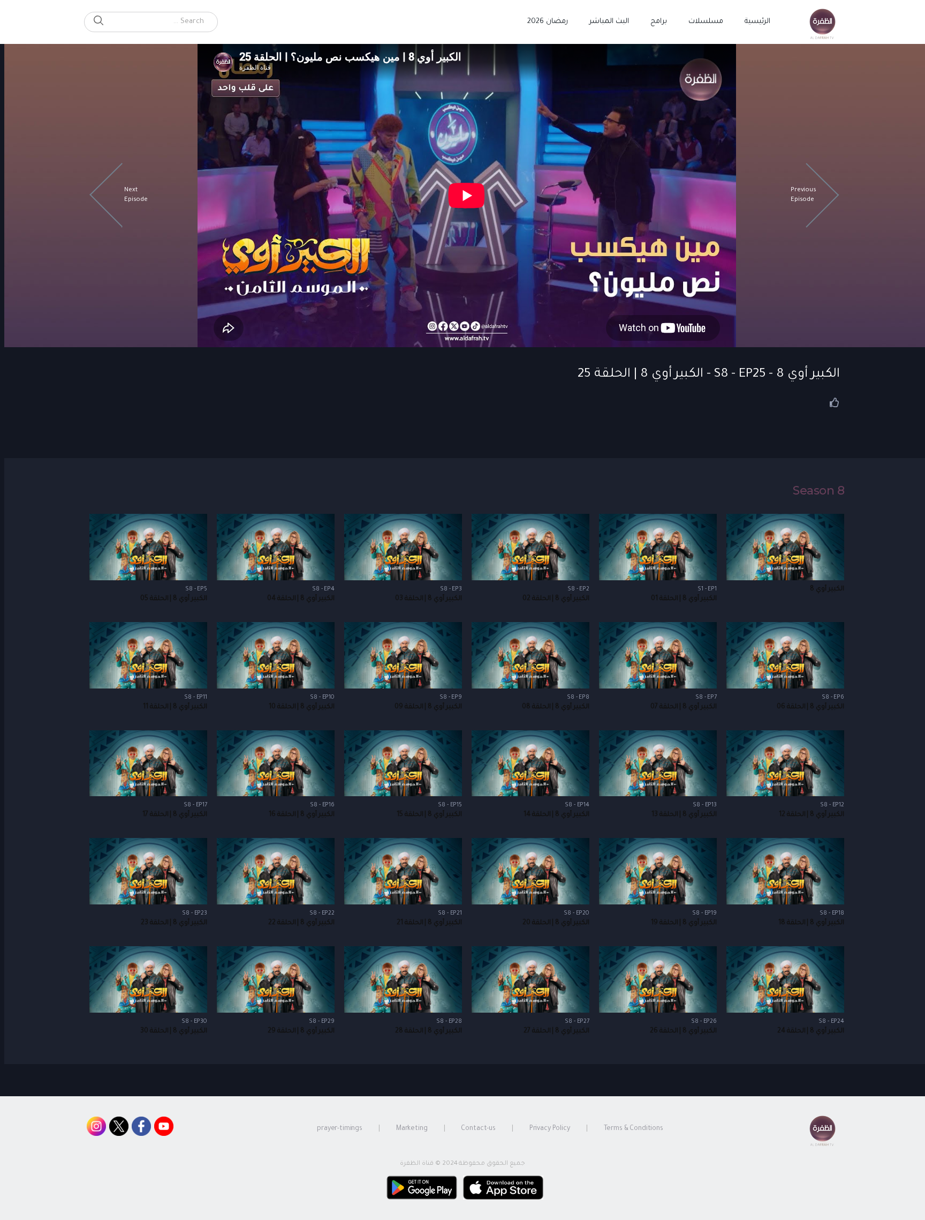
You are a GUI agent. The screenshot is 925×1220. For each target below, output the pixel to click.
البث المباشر (609, 22)
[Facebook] (141, 1129)
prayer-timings (339, 1129)
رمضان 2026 (547, 22)
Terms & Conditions (633, 1129)
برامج (658, 22)
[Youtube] (164, 1129)
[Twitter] (119, 1129)
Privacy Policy (549, 1129)
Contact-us (478, 1129)
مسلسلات (705, 22)
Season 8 (818, 491)
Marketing (412, 1129)
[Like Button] (834, 402)
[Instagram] (96, 1129)
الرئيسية (757, 22)
